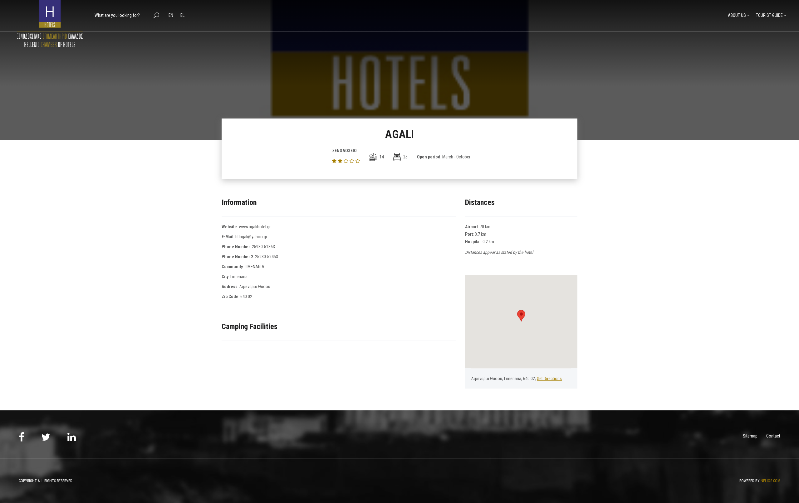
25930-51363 (263, 246)
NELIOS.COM (770, 481)
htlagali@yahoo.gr (251, 236)
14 (381, 156)
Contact (773, 435)
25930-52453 (266, 256)
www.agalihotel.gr (255, 226)
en (171, 15)
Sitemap (750, 435)
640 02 (246, 296)
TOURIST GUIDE (769, 15)
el (182, 15)
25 (405, 156)
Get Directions (549, 378)
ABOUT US (737, 15)
